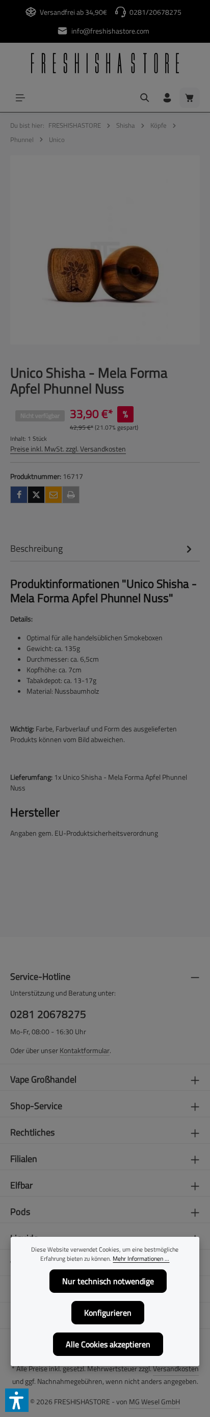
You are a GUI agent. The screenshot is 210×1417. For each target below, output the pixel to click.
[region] (105, 250)
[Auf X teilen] (36, 495)
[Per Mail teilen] (53, 495)
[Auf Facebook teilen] (19, 495)
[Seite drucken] (71, 495)
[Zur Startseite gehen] (105, 63)
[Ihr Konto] (167, 98)
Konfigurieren (108, 1313)
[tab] (102, 548)
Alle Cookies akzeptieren (108, 1344)
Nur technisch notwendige (108, 1281)
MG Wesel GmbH (154, 1401)
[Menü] (20, 98)
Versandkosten (176, 1368)
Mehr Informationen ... (141, 1258)
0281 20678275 (48, 1014)
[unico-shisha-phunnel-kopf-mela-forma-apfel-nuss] (105, 250)
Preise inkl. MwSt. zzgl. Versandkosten (68, 448)
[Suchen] (145, 98)
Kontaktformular (85, 1050)
